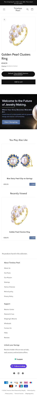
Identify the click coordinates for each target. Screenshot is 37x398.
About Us (7, 268)
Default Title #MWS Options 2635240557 (18, 74)
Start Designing (11, 122)
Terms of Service (9, 287)
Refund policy (8, 291)
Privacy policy (9, 393)
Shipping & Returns (10, 319)
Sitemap (7, 282)
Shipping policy (29, 393)
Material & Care (9, 314)
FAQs (6, 333)
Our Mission (8, 277)
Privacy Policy (8, 296)
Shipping (4, 66)
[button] (4, 9)
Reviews (6, 337)
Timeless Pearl (10, 390)
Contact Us (8, 328)
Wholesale (7, 323)
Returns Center (9, 309)
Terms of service (19, 393)
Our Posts (7, 273)
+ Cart (33, 184)
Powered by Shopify (20, 390)
